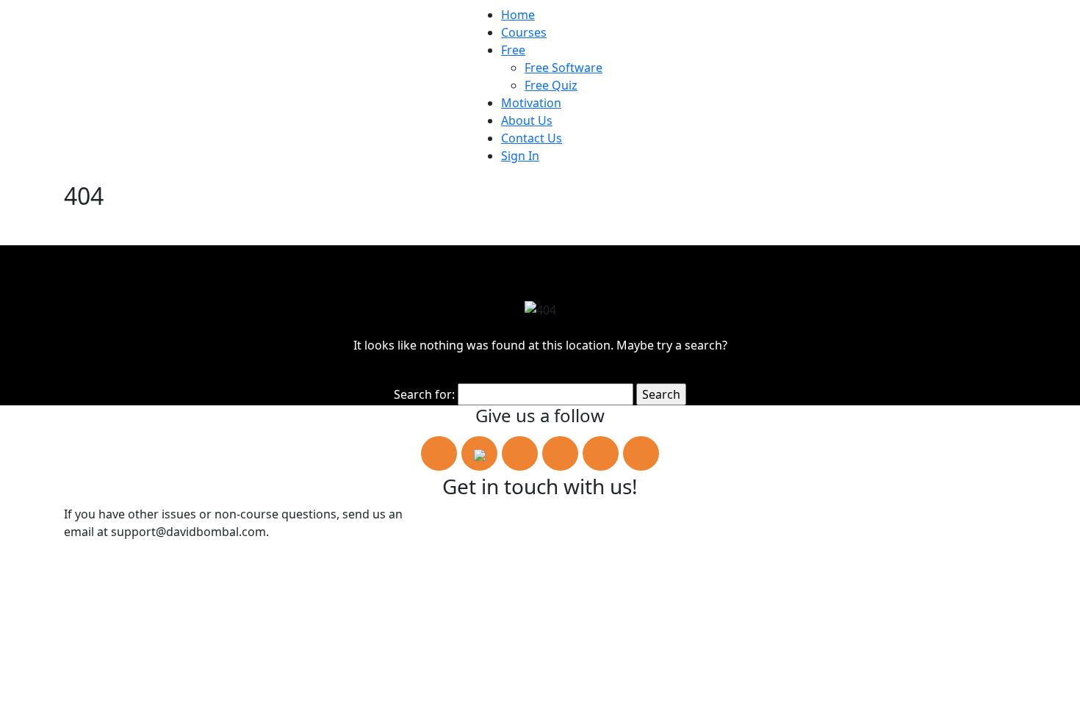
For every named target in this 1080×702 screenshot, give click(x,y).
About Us (526, 120)
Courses (524, 32)
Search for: (424, 394)
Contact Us (531, 138)
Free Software (563, 67)
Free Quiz (551, 85)
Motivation (531, 103)
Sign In (520, 156)
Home (518, 15)
